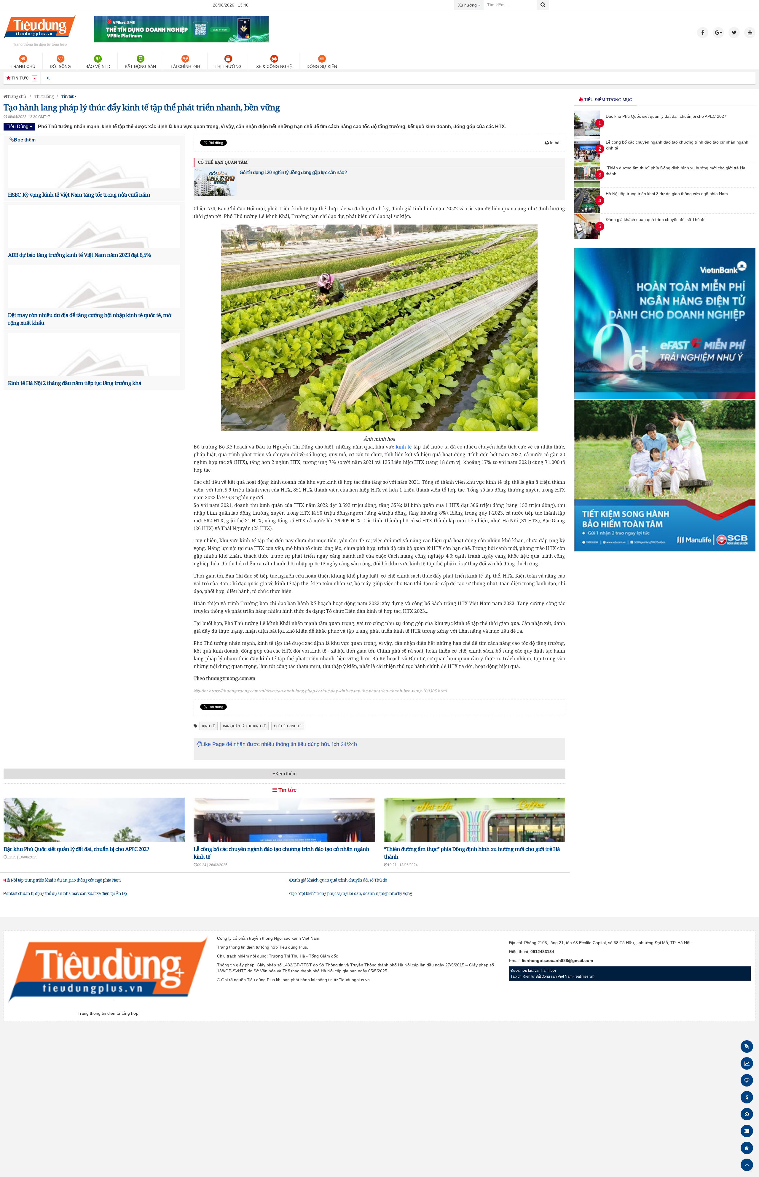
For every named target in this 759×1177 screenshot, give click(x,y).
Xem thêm (285, 773)
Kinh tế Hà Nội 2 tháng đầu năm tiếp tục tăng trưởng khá (74, 382)
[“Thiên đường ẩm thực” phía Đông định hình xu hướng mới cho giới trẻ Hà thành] (587, 186)
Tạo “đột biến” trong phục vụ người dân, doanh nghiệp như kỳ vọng (351, 893)
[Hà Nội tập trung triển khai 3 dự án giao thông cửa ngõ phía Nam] (587, 211)
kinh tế (404, 446)
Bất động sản (140, 66)
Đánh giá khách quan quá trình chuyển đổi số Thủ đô (338, 880)
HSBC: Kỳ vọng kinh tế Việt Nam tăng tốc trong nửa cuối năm (79, 194)
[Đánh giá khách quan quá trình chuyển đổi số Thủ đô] (587, 237)
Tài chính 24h (185, 66)
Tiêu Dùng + (19, 126)
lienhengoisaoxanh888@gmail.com (557, 960)
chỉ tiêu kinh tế (288, 726)
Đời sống (60, 66)
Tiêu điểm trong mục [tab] (607, 99)
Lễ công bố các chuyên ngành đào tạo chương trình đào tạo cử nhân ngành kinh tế (133, 78)
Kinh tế (208, 726)
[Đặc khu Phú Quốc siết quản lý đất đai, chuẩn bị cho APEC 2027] (587, 134)
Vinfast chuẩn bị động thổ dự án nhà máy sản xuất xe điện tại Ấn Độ (66, 893)
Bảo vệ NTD (97, 66)
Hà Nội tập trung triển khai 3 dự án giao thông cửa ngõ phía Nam (63, 880)
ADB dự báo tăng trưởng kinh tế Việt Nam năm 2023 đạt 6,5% (79, 254)
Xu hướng (471, 4)
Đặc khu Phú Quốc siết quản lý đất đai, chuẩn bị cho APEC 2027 (76, 848)
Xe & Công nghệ (274, 66)
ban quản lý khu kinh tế (244, 726)
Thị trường (228, 66)
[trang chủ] (40, 39)
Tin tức (286, 790)
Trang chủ (23, 66)
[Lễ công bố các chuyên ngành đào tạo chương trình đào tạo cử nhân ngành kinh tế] (587, 160)
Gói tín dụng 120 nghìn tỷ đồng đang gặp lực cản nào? (293, 172)
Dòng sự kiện (322, 66)
